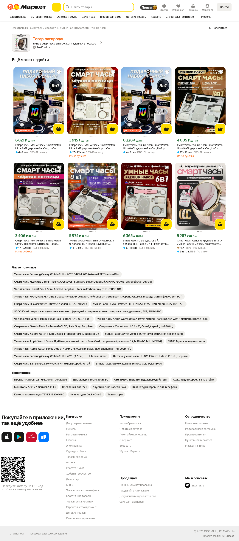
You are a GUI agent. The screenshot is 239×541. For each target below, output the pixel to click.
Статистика (17, 533)
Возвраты (125, 445)
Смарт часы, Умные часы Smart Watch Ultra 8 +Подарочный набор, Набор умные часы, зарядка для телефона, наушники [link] (38, 147)
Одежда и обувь (76, 451)
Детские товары (76, 512)
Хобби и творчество (78, 473)
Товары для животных (79, 501)
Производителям (195, 434)
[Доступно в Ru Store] (43, 441)
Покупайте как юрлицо (133, 434)
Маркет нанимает (196, 445)
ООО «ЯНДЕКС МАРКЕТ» (219, 531)
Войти (224, 7)
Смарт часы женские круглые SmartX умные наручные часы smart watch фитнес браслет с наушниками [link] (199, 242)
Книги (69, 484)
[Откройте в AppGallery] (31, 441)
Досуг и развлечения (79, 423)
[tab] (18, 17)
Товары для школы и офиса (82, 490)
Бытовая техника (76, 434)
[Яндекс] (230, 535)
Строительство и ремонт (81, 507)
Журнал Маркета (130, 451)
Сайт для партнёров (132, 501)
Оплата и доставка (131, 428)
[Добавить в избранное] (59, 72)
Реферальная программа (200, 428)
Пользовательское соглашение (48, 533)
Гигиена (71, 440)
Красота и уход (75, 468)
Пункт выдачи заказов (198, 440)
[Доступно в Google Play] (19, 441)
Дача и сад (72, 479)
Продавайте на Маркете (134, 490)
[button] (211, 485)
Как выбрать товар (131, 423)
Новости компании (196, 423)
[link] (67, 274)
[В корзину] (58, 128)
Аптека (70, 462)
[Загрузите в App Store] (6, 441)
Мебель (71, 428)
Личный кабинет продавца (136, 484)
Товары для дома (76, 456)
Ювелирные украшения (80, 518)
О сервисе (126, 440)
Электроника (74, 445)
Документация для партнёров (138, 496)
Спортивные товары (78, 495)
